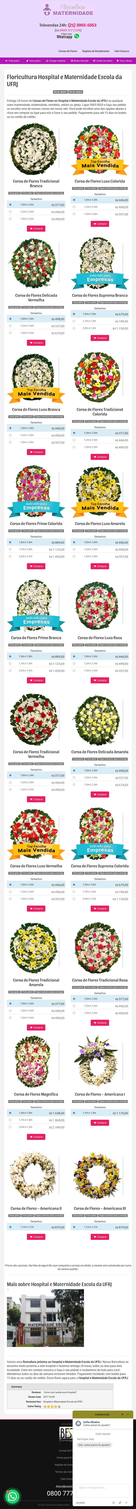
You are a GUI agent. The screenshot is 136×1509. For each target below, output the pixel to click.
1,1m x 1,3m (89, 1112)
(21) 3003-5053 (82, 25)
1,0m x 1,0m (27, 204)
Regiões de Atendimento (95, 51)
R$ (58, 205)
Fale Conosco (122, 51)
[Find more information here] (103, 1458)
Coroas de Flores (67, 51)
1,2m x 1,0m (27, 211)
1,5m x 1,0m (27, 218)
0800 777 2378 (70, 30)
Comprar (38, 228)
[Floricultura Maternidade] (68, 9)
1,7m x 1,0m (89, 321)
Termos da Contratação (68, 1471)
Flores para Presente (68, 1457)
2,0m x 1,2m (89, 328)
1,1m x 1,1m (27, 1227)
